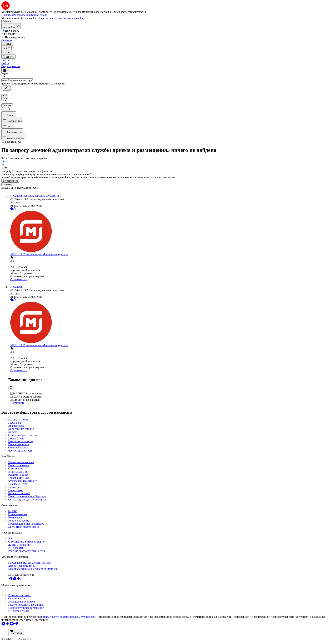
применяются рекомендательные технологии (69, 616)
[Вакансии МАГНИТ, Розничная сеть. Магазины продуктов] (169, 232)
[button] (5, 60)
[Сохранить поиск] (4, 97)
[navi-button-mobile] (4, 71)
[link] (7, 52)
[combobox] (17, 80)
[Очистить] (6, 88)
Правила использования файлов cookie (60, 18)
